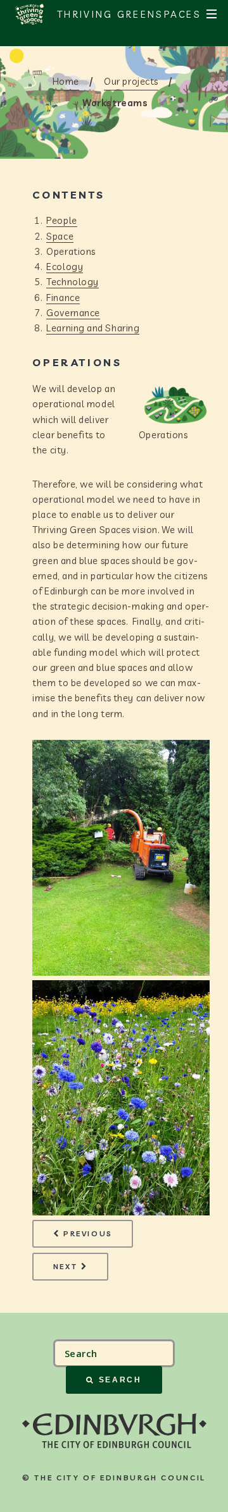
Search (120, 1379)
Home (66, 81)
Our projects (131, 81)
